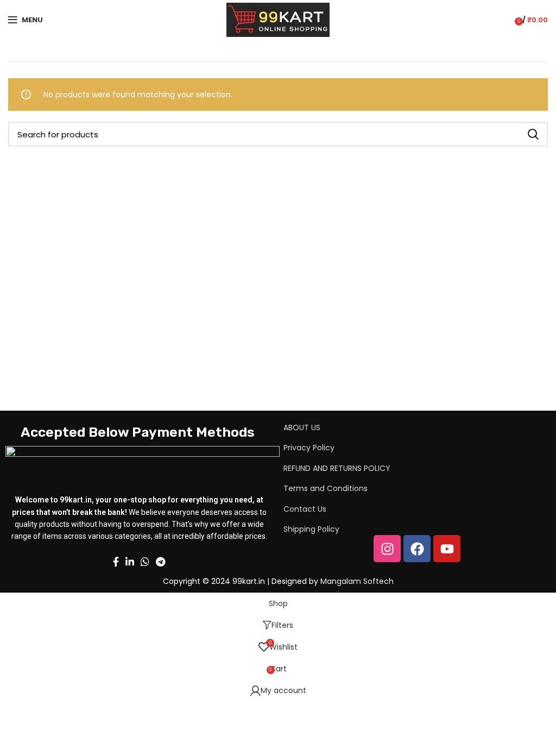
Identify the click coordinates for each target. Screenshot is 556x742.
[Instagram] (387, 548)
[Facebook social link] (116, 562)
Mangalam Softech (357, 581)
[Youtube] (446, 548)
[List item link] (397, 427)
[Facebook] (417, 548)
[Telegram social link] (160, 562)
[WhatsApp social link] (145, 562)
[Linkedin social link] (129, 562)
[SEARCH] (533, 134)
